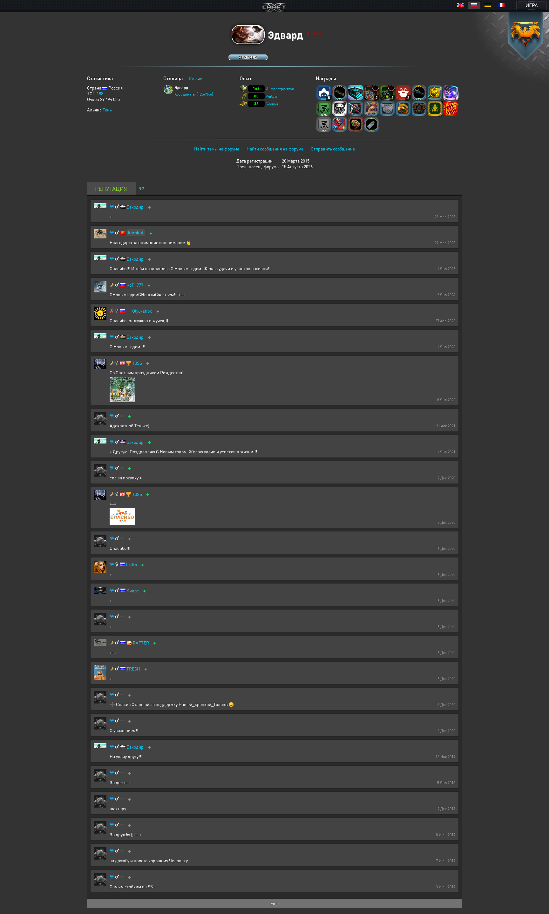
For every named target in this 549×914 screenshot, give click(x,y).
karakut (136, 232)
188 (100, 93)
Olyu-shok (142, 311)
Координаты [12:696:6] (193, 94)
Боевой (272, 104)
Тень (107, 109)
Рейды (271, 96)
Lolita (131, 564)
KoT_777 (134, 285)
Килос (132, 590)
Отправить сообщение (333, 148)
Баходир (135, 207)
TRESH (133, 668)
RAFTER (141, 642)
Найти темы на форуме (216, 148)
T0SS (137, 363)
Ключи (195, 78)
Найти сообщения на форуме (275, 148)
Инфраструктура (280, 88)
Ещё (274, 903)
